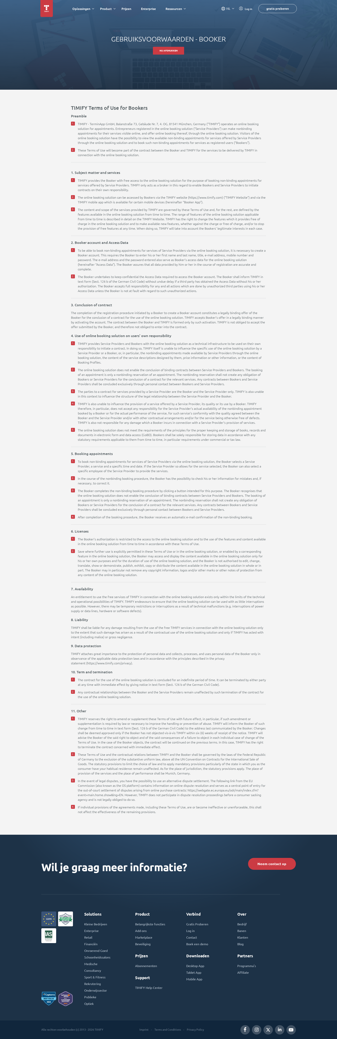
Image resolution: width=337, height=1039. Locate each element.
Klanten (242, 937)
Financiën (91, 944)
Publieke (90, 997)
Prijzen (126, 9)
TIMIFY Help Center (148, 987)
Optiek (89, 1003)
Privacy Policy (195, 1029)
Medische (91, 964)
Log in (190, 931)
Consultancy (92, 970)
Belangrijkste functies (150, 924)
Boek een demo (197, 944)
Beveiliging (143, 944)
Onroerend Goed (96, 950)
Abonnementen (146, 966)
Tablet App (193, 972)
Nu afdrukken (169, 50)
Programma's (246, 966)
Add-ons (141, 931)
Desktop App (195, 966)
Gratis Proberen (197, 924)
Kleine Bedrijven (95, 924)
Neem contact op (271, 864)
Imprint (144, 1029)
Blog (240, 944)
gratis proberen (277, 8)
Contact (191, 937)
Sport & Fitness (95, 977)
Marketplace (143, 937)
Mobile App (194, 979)
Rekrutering (92, 984)
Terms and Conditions (167, 1029)
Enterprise (148, 9)
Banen (241, 931)
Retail (88, 937)
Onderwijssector (95, 990)
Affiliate (243, 972)
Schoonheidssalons (97, 957)
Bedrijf (242, 924)
